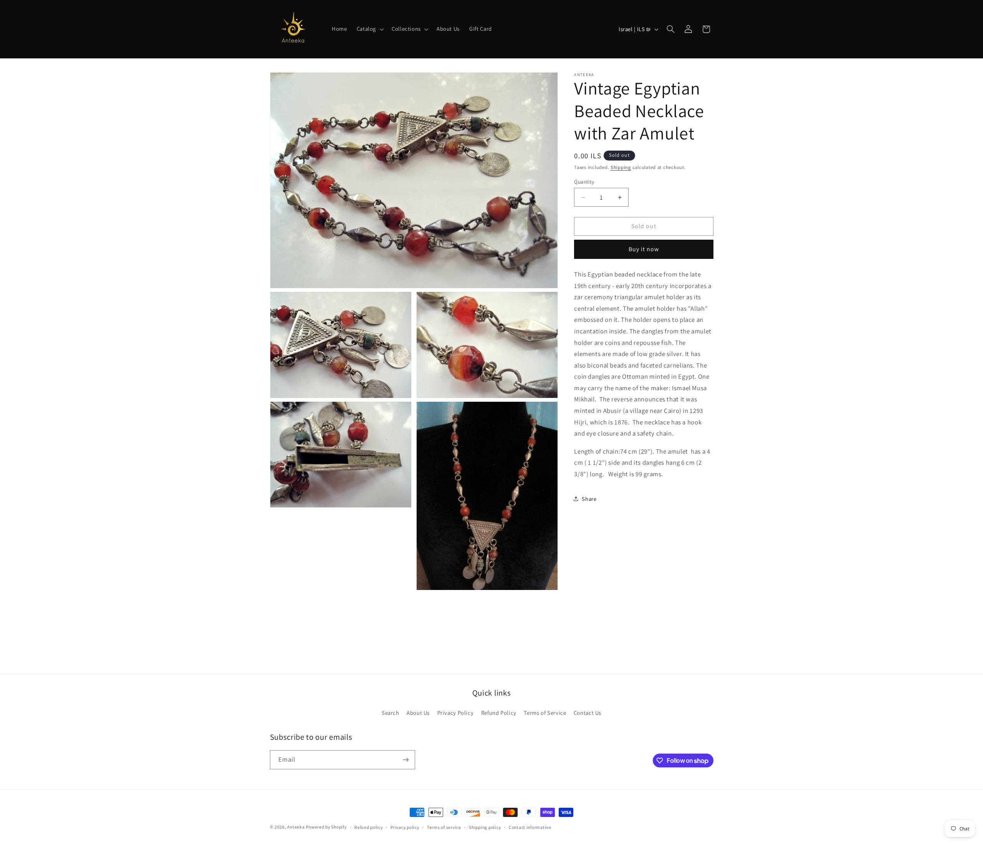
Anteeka (295, 827)
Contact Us (587, 712)
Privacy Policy (455, 712)
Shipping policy (485, 827)
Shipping (621, 167)
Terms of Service (545, 712)
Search (390, 712)
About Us (418, 712)
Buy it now (644, 249)
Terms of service (444, 827)
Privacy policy (405, 827)
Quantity (584, 181)
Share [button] (589, 498)
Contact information (530, 827)
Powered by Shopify (326, 827)
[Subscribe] (405, 759)
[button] (369, 29)
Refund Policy (498, 712)
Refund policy (368, 827)
